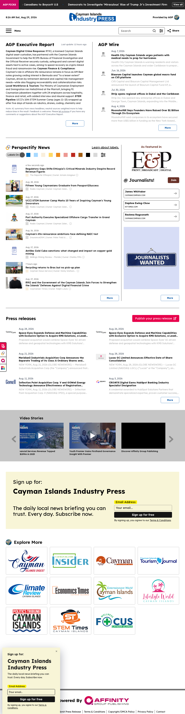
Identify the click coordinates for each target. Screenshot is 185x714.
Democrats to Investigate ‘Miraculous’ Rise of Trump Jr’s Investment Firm (117, 4)
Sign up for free (143, 515)
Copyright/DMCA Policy (121, 711)
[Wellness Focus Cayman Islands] (114, 621)
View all (178, 4)
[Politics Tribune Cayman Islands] (26, 621)
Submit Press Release (69, 711)
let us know (64, 111)
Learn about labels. (105, 147)
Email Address (126, 502)
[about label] (27, 175)
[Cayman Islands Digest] (26, 561)
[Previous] (14, 439)
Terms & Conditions (160, 520)
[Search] (154, 30)
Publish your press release (153, 318)
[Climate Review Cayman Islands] (26, 591)
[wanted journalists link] (151, 161)
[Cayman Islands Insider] (70, 561)
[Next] (171, 439)
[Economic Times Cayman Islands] (70, 591)
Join (173, 180)
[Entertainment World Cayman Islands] (114, 591)
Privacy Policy (145, 711)
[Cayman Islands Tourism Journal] (158, 561)
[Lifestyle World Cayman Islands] (158, 591)
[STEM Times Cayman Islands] (70, 621)
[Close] (56, 651)
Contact (160, 711)
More (75, 123)
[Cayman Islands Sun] (114, 561)
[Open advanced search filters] (161, 30)
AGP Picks (9, 4)
